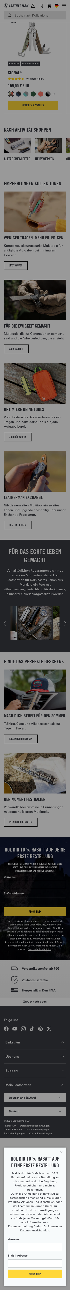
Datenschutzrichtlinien (34, 1230)
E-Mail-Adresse (18, 1255)
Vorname (13, 1239)
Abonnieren (35, 1273)
